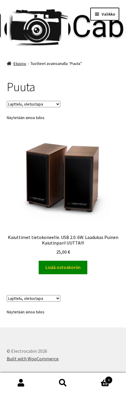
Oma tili (21, 383)
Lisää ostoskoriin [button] (63, 267)
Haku (63, 383)
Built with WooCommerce (33, 359)
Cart (97, 378)
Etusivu (19, 63)
